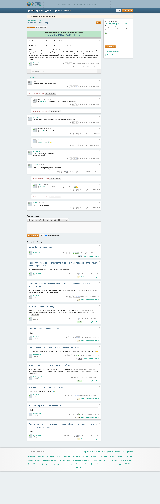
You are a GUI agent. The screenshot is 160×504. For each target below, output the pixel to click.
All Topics (81, 467)
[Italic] (48, 220)
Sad (112, 456)
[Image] (29, 220)
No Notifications (41, 27)
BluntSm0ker (37, 273)
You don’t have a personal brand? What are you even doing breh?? (54, 347)
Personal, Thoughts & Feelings (38, 23)
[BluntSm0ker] (30, 274)
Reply (83, 86)
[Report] (99, 81)
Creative (51, 456)
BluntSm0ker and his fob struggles (90, 277)
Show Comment (50, 93)
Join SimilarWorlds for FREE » (64, 35)
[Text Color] (40, 220)
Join (98, 23)
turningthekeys (37, 318)
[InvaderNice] (30, 64)
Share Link (86, 67)
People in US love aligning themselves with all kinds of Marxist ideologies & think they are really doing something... (63, 264)
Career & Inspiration (51, 460)
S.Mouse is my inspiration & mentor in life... (45, 405)
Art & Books (113, 460)
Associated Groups (113, 51)
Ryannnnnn (36, 151)
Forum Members (112, 55)
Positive (32, 456)
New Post (111, 46)
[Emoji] (36, 220)
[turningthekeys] (30, 319)
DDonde (35, 164)
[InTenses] (30, 204)
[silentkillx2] (30, 119)
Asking (121, 456)
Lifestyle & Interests (99, 460)
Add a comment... (34, 216)
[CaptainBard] (30, 355)
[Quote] (67, 220)
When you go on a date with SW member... (45, 328)
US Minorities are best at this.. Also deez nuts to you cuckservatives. (49, 269)
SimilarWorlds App (92, 451)
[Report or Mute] (99, 40)
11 (86, 296)
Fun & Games (65, 460)
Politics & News (127, 460)
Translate (77, 67)
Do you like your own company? (41, 247)
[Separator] (63, 220)
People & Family (35, 460)
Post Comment (33, 235)
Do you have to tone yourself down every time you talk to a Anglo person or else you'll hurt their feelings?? (62, 285)
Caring (105, 456)
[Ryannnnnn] (30, 153)
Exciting (41, 456)
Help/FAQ (111, 451)
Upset (86, 456)
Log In (118, 10)
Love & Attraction (34, 464)
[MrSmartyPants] (30, 378)
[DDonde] (30, 166)
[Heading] (59, 220)
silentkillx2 (36, 117)
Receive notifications (53, 235)
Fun (59, 456)
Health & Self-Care (126, 464)
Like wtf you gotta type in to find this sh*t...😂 (42, 391)
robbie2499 (36, 252)
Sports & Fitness (112, 464)
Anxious (77, 456)
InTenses (35, 202)
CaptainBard (37, 354)
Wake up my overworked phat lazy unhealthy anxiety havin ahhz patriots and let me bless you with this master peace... (63, 425)
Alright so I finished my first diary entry (44, 306)
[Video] (32, 220)
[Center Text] (55, 220)
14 (74, 355)
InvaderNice (36, 63)
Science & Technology (65, 464)
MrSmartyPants (37, 377)
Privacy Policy (121, 451)
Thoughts (41, 20)
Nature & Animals (97, 464)
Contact (102, 451)
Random (68, 456)
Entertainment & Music (82, 460)
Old (34, 77)
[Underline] (51, 220)
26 (85, 395)
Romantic (95, 456)
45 (85, 253)
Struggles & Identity (32, 20)
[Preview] (42, 235)
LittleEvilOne (42, 101)
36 (86, 355)
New (31, 77)
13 (78, 63)
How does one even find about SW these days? (47, 387)
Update (129, 456)
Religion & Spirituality (82, 464)
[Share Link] (76, 256)
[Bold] (44, 220)
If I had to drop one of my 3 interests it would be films (49, 365)
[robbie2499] (30, 253)
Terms (131, 451)
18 (72, 253)
